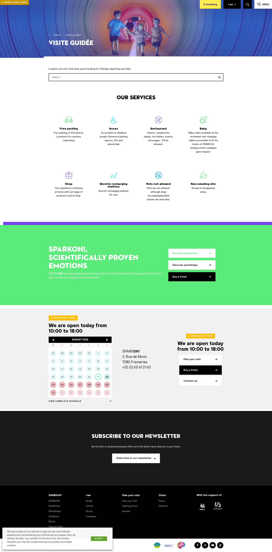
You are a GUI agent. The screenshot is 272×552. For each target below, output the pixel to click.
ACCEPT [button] (99, 538)
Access (126, 511)
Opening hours (130, 506)
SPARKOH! (54, 501)
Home (57, 35)
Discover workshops (185, 265)
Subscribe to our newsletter (134, 458)
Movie (52, 521)
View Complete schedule (65, 401)
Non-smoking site (203, 188)
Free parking (69, 134)
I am (230, 4)
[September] (107, 340)
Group (89, 511)
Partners (163, 506)
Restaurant (158, 136)
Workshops (55, 511)
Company (91, 516)
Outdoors (54, 516)
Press (162, 501)
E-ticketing (210, 4)
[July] (53, 340)
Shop (69, 189)
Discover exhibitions (185, 253)
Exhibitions (54, 506)
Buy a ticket (180, 276)
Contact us (190, 380)
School (89, 506)
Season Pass (56, 526)
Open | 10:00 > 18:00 (16, 2)
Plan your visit (192, 359)
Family (89, 501)
